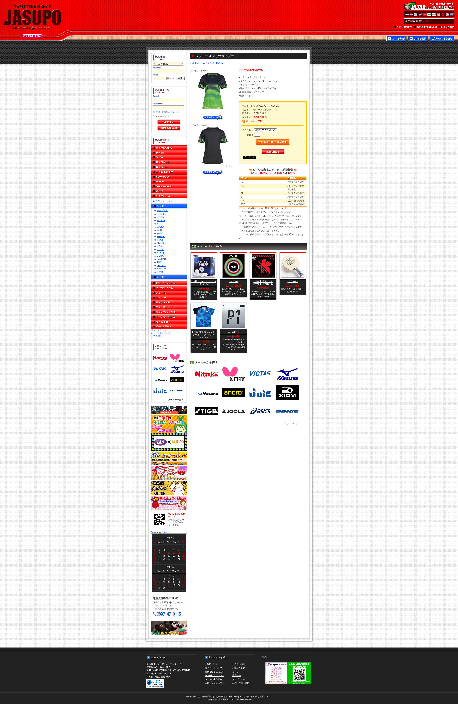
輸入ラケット (169, 162)
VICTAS (160, 249)
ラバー (169, 157)
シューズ (169, 292)
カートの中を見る (441, 39)
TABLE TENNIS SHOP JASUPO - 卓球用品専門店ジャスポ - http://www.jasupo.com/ (32, 17)
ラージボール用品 (169, 317)
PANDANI (161, 259)
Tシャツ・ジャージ (169, 283)
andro (160, 233)
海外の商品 (169, 321)
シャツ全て (162, 210)
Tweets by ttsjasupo (160, 532)
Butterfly (161, 214)
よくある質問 (418, 39)
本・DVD (169, 297)
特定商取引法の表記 (425, 27)
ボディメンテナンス (169, 312)
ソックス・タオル (169, 288)
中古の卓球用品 (169, 172)
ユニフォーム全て (164, 201)
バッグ (169, 191)
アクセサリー (169, 307)
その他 (160, 272)
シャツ (160, 206)
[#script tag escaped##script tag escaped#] (213, 171)
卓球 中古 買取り (242, 683)
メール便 (169, 628)
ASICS (160, 240)
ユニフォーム (169, 196)
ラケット (169, 152)
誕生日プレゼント (169, 473)
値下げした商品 (169, 147)
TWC (159, 262)
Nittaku (160, 217)
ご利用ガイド (396, 39)
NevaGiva (162, 269)
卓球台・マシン (169, 302)
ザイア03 (233, 281)
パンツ (160, 277)
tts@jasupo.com (162, 677)
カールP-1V (233, 332)
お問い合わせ (446, 27)
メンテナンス (169, 176)
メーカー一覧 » (175, 399)
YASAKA (161, 220)
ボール (169, 181)
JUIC (159, 230)
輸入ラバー (169, 167)
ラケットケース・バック (163, 330)
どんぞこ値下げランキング (169, 458)
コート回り (156, 335)
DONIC (160, 256)
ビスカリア (293, 281)
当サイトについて (403, 27)
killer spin (161, 252)
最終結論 (236, 675)
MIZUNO (161, 243)
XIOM (159, 246)
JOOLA (160, 227)
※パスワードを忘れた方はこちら (166, 112)
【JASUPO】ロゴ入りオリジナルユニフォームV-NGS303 (204, 334)
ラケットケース (169, 186)
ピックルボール (169, 326)
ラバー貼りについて (214, 675)
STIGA (160, 223)
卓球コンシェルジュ (214, 683)
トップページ (238, 679)
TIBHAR (161, 236)
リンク (235, 672)
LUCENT (161, 265)
